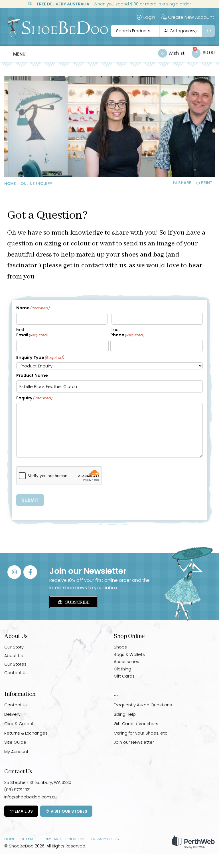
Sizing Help (125, 714)
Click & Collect (19, 724)
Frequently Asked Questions (143, 705)
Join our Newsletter (134, 742)
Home (10, 183)
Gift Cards (124, 676)
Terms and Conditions (63, 838)
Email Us (23, 811)
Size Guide (15, 742)
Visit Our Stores (68, 811)
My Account (16, 752)
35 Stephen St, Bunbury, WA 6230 (37, 782)
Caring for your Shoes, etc (140, 733)
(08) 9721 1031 (17, 790)
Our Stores (15, 664)
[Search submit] (208, 31)
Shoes (120, 647)
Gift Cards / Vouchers (136, 724)
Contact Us (16, 673)
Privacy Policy (105, 838)
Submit (30, 500)
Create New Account (191, 17)
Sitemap (28, 838)
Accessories (126, 661)
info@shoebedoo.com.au (30, 797)
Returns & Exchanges (26, 733)
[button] (15, 54)
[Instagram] (14, 572)
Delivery (12, 714)
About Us (13, 655)
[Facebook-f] (30, 572)
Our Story (14, 647)
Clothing (122, 669)
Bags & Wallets (129, 654)
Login (149, 17)
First (20, 329)
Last (115, 329)
